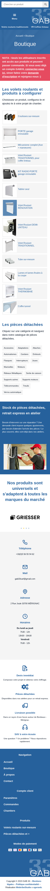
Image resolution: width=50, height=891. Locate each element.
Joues (35, 360)
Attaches (36, 348)
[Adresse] (25, 591)
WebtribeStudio (24, 887)
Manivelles (8, 367)
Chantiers (9, 810)
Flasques (8, 360)
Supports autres (11, 379)
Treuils (26, 386)
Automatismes (10, 354)
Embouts (37, 354)
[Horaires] (25, 616)
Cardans (24, 354)
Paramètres (10, 798)
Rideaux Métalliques (13, 373)
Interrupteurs (22, 360)
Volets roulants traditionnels (14, 27)
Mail (25, 573)
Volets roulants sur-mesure (20, 827)
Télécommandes (11, 386)
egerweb (37, 887)
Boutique (9, 768)
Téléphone (25, 548)
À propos (9, 774)
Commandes (11, 804)
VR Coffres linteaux (40, 27)
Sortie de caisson (33, 373)
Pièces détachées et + (17, 834)
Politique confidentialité (27, 884)
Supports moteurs (30, 379)
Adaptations (23, 348)
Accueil (19, 36)
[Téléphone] (25, 542)
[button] (14, 16)
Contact (8, 781)
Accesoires (8, 348)
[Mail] (25, 567)
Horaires (25, 622)
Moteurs (21, 367)
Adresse (25, 597)
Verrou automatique (12, 392)
